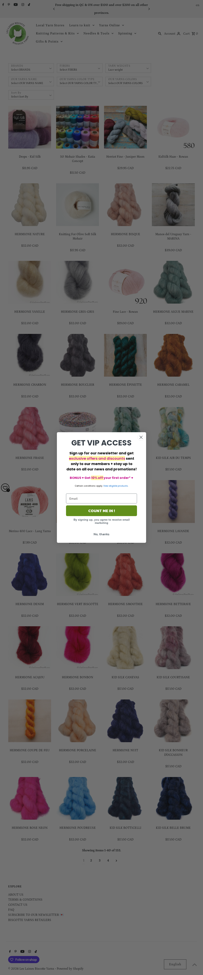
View (105, 485)
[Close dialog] (141, 437)
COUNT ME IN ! (101, 511)
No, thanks (101, 534)
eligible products (118, 485)
